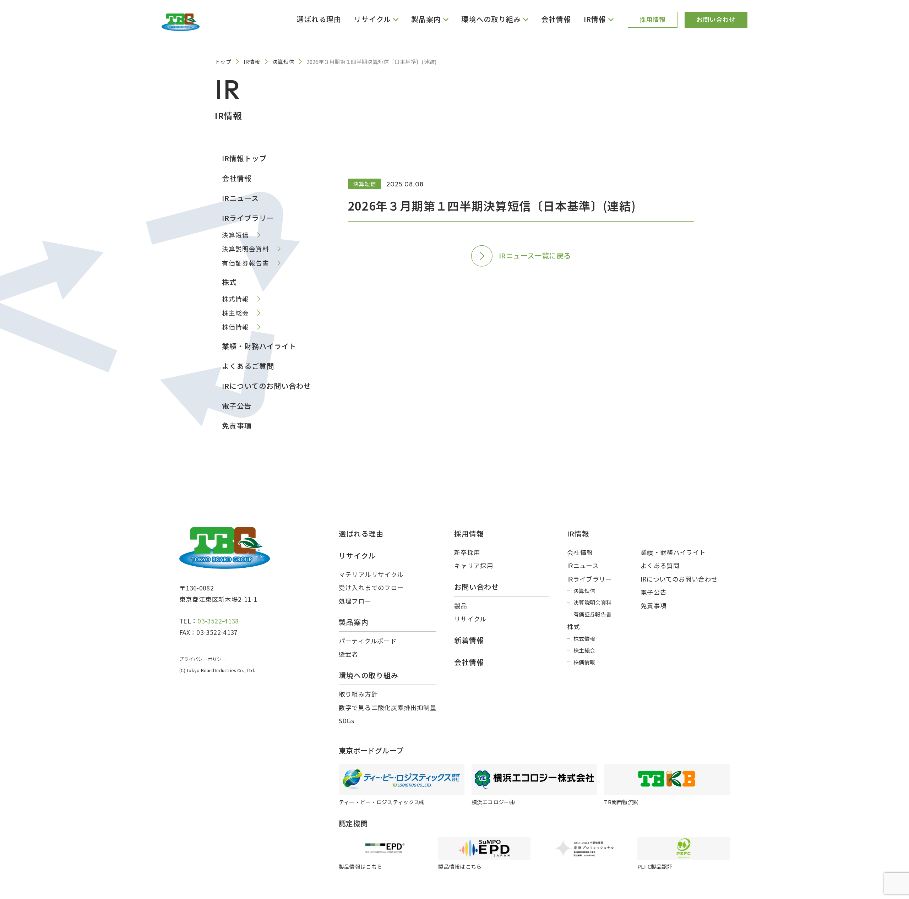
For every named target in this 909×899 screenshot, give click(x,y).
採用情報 (652, 19)
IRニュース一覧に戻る (535, 255)
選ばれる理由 (318, 19)
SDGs (346, 720)
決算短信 (235, 234)
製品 (460, 605)
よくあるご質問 (248, 366)
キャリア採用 (473, 565)
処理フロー (355, 600)
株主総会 (235, 313)
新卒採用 (467, 552)
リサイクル (470, 618)
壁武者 (348, 654)
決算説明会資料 (245, 248)
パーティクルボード (368, 640)
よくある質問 (660, 565)
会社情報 (556, 19)
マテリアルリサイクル (371, 574)
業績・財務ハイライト (259, 346)
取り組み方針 (358, 694)
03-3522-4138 (218, 620)
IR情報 (578, 533)
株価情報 (235, 326)
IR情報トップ (244, 158)
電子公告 (237, 406)
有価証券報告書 (245, 262)
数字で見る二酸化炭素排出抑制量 (387, 707)
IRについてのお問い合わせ (266, 386)
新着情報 (469, 640)
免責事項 (237, 425)
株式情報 (235, 298)
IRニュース (240, 198)
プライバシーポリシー (203, 658)
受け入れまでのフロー (371, 587)
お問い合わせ (715, 19)
